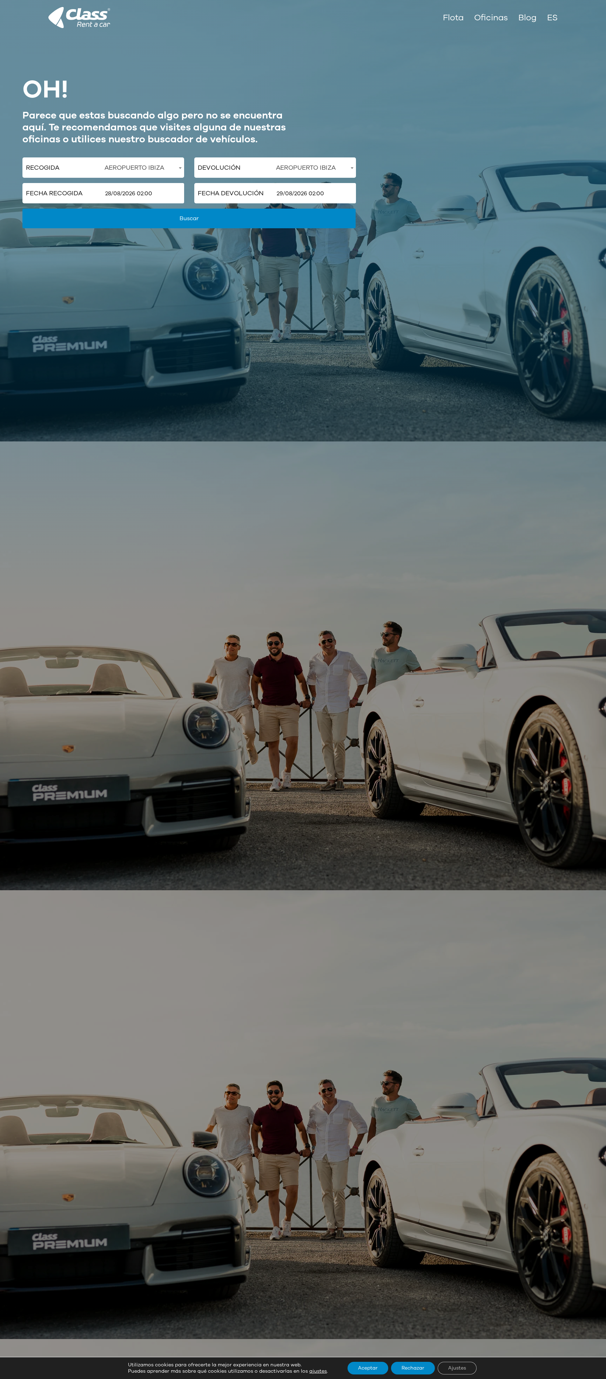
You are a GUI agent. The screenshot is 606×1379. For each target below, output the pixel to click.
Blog (527, 17)
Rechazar (413, 1368)
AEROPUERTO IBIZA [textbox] (134, 167)
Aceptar (368, 1368)
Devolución (219, 167)
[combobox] (143, 168)
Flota (453, 17)
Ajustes (457, 1368)
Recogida (42, 167)
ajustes (318, 1371)
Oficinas (491, 17)
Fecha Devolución (231, 193)
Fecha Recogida (54, 193)
